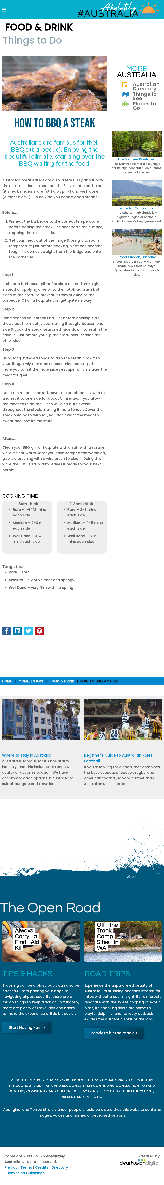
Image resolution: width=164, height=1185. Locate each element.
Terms (26, 1167)
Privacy (10, 1167)
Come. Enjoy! (31, 681)
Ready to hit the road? (112, 1033)
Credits (41, 1167)
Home (7, 681)
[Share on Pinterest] (39, 631)
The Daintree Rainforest (137, 159)
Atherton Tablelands (136, 208)
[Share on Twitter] (28, 631)
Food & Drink (62, 681)
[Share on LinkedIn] (17, 631)
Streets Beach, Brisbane (136, 257)
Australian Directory (146, 86)
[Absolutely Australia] (115, 10)
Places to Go (144, 106)
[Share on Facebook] (6, 631)
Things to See (145, 96)
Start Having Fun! (25, 1027)
